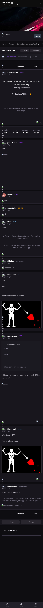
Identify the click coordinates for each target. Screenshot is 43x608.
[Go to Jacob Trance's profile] (4, 144)
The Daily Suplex (30, 57)
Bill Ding (10, 261)
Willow (10, 194)
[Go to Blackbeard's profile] (4, 276)
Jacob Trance (12, 143)
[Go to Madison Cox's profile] (4, 487)
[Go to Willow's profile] (4, 195)
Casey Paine (11, 208)
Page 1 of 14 (20, 67)
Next (35, 67)
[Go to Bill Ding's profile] (4, 262)
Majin (9, 222)
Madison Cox (12, 487)
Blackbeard (11, 275)
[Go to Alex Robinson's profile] (3, 57)
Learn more (4, 4)
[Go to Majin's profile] (4, 223)
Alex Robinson (12, 73)
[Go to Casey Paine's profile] (4, 209)
